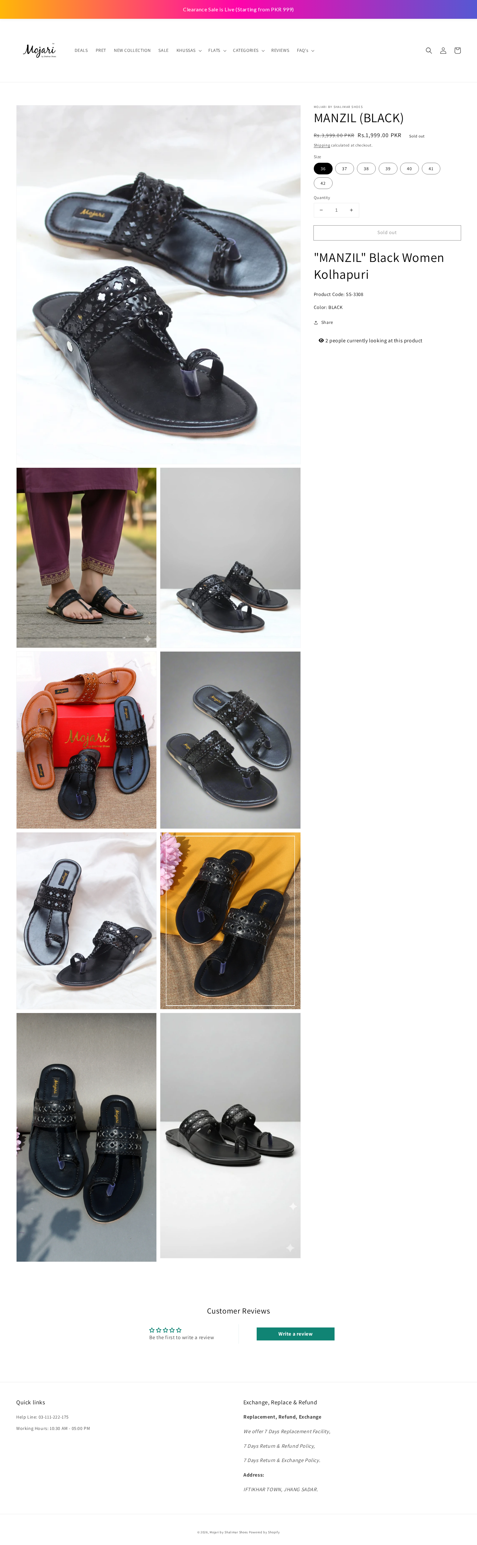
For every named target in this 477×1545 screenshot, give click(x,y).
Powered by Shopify (264, 1532)
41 (431, 168)
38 (366, 168)
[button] (429, 50)
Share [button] (327, 322)
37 (344, 168)
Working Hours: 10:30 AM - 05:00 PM (53, 1428)
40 (409, 168)
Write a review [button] (295, 1333)
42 (323, 183)
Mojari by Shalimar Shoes (229, 1532)
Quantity (322, 197)
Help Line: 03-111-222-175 (42, 1417)
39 (388, 168)
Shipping (322, 145)
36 (323, 168)
